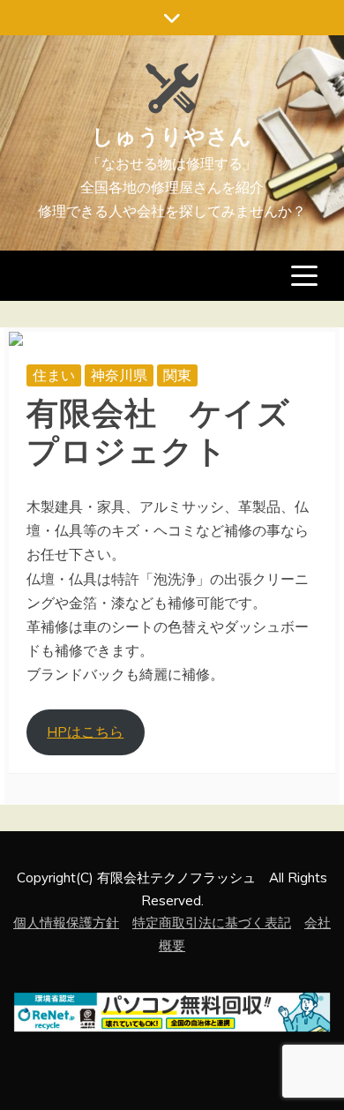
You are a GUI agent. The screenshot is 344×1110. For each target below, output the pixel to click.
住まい (54, 375)
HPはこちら (85, 731)
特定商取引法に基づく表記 (211, 922)
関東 (177, 375)
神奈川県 (119, 375)
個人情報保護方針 (66, 922)
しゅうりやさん (172, 134)
